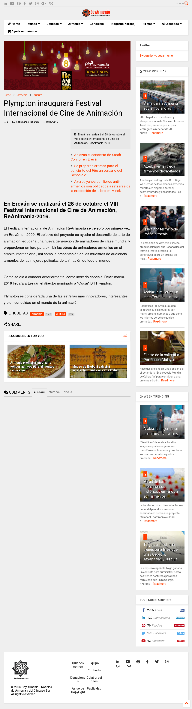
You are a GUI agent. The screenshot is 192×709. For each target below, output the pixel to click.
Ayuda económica (24, 31)
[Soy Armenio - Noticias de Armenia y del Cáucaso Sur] (96, 15)
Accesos (172, 24)
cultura (38, 95)
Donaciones (78, 679)
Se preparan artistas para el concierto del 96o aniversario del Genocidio (96, 170)
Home (15, 24)
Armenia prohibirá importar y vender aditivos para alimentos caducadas (32, 366)
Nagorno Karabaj (123, 24)
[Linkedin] (5, 3)
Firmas (147, 24)
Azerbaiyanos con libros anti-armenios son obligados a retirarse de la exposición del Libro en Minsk (100, 186)
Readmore (156, 133)
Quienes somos (78, 664)
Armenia (74, 24)
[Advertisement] (32, 152)
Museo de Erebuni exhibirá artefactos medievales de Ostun (95, 368)
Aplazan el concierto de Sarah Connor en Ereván (95, 157)
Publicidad (94, 688)
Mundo (32, 24)
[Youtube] (12, 3)
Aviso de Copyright (78, 690)
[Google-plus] (43, 3)
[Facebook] (24, 3)
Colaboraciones (94, 679)
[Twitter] (30, 3)
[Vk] (51, 3)
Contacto (94, 670)
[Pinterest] (19, 3)
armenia (22, 95)
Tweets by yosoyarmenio (156, 55)
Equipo (94, 663)
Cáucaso (52, 24)
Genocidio (97, 24)
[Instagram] (37, 3)
